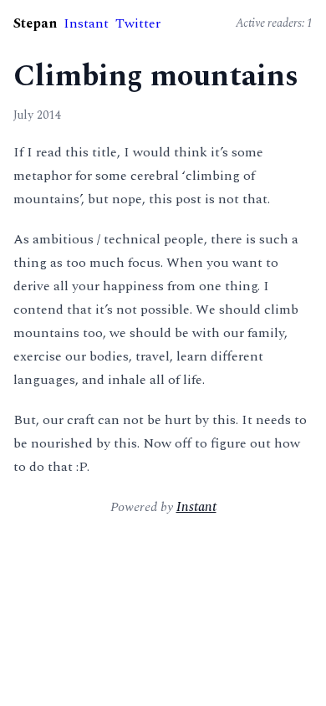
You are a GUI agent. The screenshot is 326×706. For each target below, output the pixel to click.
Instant (86, 23)
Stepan (35, 23)
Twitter (137, 23)
